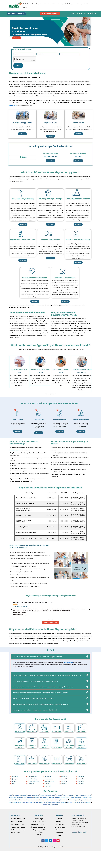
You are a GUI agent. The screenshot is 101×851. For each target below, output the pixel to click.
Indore (63, 797)
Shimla (45, 802)
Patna (23, 802)
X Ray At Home (56, 747)
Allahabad (23, 795)
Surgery (80, 4)
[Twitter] (46, 840)
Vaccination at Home (19, 746)
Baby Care (44, 731)
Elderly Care (69, 731)
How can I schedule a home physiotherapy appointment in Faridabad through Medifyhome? (42, 687)
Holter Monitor (32, 763)
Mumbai (66, 800)
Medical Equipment (70, 4)
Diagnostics (39, 4)
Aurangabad (35, 795)
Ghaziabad (36, 797)
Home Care (47, 4)
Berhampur (59, 795)
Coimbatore (12, 797)
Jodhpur (85, 797)
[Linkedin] (50, 840)
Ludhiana (48, 800)
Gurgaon (45, 797)
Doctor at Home (44, 746)
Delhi (24, 797)
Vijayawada (55, 804)
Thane (58, 802)
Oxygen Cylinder (19, 763)
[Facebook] (43, 840)
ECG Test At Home (32, 746)
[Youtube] (58, 840)
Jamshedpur (78, 797)
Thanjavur (63, 802)
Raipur (41, 802)
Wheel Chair (81, 763)
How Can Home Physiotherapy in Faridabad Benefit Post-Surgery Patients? (37, 657)
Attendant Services (81, 746)
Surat (53, 802)
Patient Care (56, 731)
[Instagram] (54, 840)
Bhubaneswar (71, 795)
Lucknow (42, 800)
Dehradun (19, 797)
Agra (10, 795)
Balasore (42, 795)
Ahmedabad (16, 795)
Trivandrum (77, 802)
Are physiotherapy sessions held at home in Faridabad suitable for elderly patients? (40, 693)
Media (25, 7)
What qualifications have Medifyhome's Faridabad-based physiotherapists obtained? (40, 704)
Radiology (60, 4)
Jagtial (67, 797)
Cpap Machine (44, 763)
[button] (90, 375)
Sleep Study (81, 731)
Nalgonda (76, 800)
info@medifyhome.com (79, 832)
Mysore (71, 800)
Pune (34, 802)
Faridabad (29, 797)
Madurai (54, 800)
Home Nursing (20, 731)
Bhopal (64, 795)
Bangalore (48, 795)
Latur (37, 800)
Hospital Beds (69, 763)
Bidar (77, 795)
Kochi (18, 800)
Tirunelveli (69, 802)
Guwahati (51, 797)
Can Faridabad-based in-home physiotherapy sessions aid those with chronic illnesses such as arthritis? (47, 675)
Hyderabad (57, 797)
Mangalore (59, 800)
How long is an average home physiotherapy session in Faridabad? (34, 710)
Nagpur (82, 800)
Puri (37, 802)
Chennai (88, 795)
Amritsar (29, 795)
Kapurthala (13, 800)
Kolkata (23, 800)
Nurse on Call (32, 731)
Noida (10, 802)
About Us (86, 4)
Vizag (49, 804)
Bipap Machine (57, 763)
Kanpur (90, 797)
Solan (49, 802)
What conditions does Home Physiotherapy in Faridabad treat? (33, 698)
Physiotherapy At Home (69, 746)
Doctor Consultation (28, 4)
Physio (54, 4)
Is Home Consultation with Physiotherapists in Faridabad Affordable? (35, 681)
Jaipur (72, 797)
